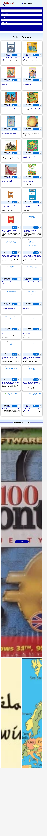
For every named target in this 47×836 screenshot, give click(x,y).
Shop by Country (4, 17)
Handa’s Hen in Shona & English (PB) (10, 108)
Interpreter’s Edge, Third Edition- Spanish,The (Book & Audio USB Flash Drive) (32, 383)
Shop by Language (4, 8)
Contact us (30, 3)
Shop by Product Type (5, 13)
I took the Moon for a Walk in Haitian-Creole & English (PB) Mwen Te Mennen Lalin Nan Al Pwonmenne (32, 257)
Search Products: (4, 22)
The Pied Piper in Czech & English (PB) (10, 408)
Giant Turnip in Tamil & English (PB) (31, 131)
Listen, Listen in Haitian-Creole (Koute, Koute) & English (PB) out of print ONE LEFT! (10, 257)
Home (22, 3)
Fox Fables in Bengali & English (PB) (31, 108)
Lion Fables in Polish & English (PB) (10, 155)
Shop (25, 3)
